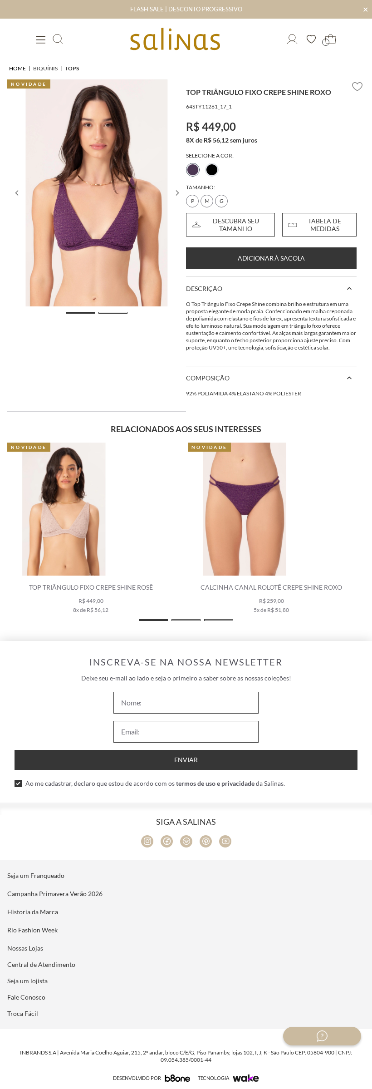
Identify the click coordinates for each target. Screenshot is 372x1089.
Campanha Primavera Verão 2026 (55, 893)
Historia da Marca (32, 912)
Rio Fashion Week (32, 930)
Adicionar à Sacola (271, 258)
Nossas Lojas (25, 948)
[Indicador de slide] (80, 313)
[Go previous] (16, 193)
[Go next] (177, 193)
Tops (72, 68)
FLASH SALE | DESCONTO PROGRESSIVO (186, 9)
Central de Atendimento (41, 964)
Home (17, 68)
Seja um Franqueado (35, 875)
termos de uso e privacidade (215, 783)
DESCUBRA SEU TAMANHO (236, 224)
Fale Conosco (26, 997)
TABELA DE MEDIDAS (324, 224)
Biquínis (45, 68)
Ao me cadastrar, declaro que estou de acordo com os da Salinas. (155, 783)
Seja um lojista (27, 981)
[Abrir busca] (58, 39)
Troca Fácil (22, 1013)
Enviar (186, 760)
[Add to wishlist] (357, 86)
